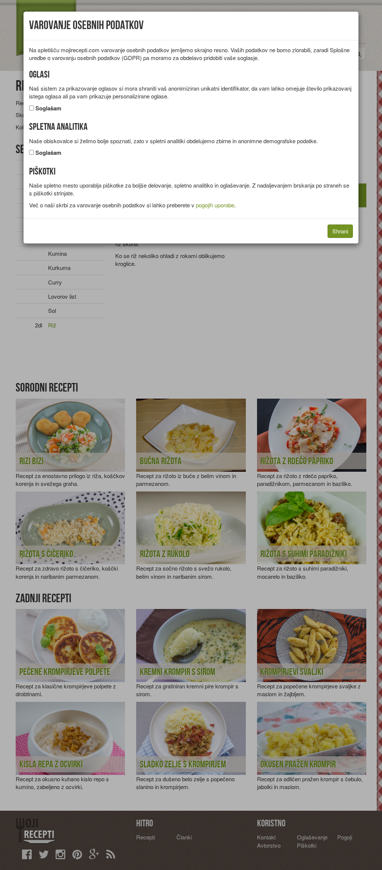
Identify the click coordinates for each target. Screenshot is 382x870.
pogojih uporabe (215, 205)
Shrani (340, 231)
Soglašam (48, 108)
